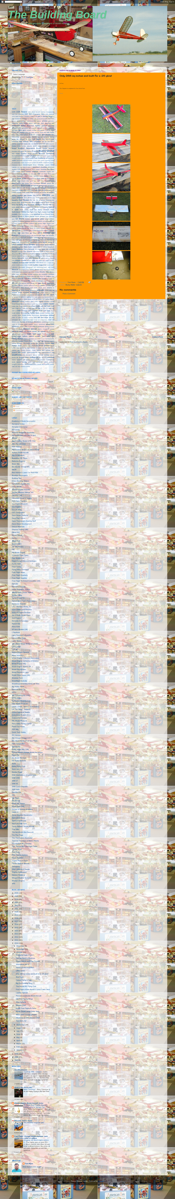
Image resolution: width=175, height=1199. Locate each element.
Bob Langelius (35, 141)
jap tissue (33, 233)
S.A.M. (21, 306)
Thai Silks (15, 829)
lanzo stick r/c (37, 247)
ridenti (22, 304)
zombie (28, 366)
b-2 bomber (21, 132)
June (18, 1034)
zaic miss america (20, 366)
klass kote (16, 242)
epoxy (46, 197)
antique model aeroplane (20, 128)
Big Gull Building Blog (24, 983)
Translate (29, 77)
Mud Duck (20, 977)
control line (50, 171)
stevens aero (17, 331)
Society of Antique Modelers (30, 322)
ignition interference (38, 230)
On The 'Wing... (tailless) (21, 709)
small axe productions (40, 320)
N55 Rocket (46, 269)
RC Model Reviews (19, 758)
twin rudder (22, 352)
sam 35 (34, 308)
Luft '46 (15, 649)
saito (42, 306)
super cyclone (21, 334)
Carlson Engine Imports (21, 489)
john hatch (21, 237)
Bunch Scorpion (33, 153)
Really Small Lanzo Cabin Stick (27, 1011)
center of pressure (26, 162)
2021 (17, 909)
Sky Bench (16, 801)
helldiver (31, 223)
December (20, 946)
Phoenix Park (19, 287)
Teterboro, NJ (21, 1021)
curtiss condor (28, 176)
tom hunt (25, 345)
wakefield (50, 357)
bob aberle (36, 139)
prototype (23, 295)
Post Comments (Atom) (79, 342)
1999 (17, 1060)
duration (14, 192)
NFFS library (16, 698)
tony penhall (20, 348)
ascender (45, 128)
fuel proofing (25, 214)
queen (36, 295)
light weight (39, 253)
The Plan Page (17, 835)
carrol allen (19, 160)
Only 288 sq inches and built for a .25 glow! (32, 974)
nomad (30, 274)
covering (19, 174)
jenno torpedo (22, 235)
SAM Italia (16, 789)
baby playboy (35, 132)
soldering (45, 322)
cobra (52, 169)
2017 (17, 921)
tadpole (79, 285)
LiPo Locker (16, 647)
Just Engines (17, 618)
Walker (14, 360)
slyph (31, 320)
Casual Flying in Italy (24, 980)
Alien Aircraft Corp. (19, 444)
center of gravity (45, 160)
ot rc (21, 281)
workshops (29, 364)
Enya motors (16, 544)
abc (35, 118)
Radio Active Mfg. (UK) (20, 749)
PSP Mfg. (15, 729)
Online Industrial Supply (21, 712)
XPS (13, 884)
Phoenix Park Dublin (31, 287)
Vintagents (16, 866)
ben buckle (46, 135)
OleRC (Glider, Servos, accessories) (25, 707)
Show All (52, 1155)
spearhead (42, 324)
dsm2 (28, 190)
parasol (45, 281)
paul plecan (31, 283)
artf (41, 128)
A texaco (25, 119)
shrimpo (30, 317)
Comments (19, 410)
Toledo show (17, 346)
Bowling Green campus (19, 146)
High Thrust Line (48, 223)
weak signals (16, 362)
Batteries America (18, 461)
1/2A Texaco (21, 112)
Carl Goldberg (39, 158)
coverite (25, 174)
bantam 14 (27, 134)
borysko (51, 144)
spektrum (15, 326)
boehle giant (38, 144)
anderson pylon (19, 126)
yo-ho (47, 364)
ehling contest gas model (22, 195)
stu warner (42, 331)
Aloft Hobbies (17, 447)
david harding (49, 178)
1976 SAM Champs (17, 116)
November (20, 949)
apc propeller (33, 128)
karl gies (19, 240)
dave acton (22, 178)
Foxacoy (45, 207)
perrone (37, 285)
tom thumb (39, 346)
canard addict (21, 158)
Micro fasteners (18, 655)
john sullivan (34, 238)
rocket (33, 304)
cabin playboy (31, 156)
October (19, 952)
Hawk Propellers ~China (21, 589)
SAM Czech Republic (20, 786)
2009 (17, 1054)
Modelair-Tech (17, 678)
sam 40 (45, 308)
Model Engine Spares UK (21, 666)
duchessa (45, 190)
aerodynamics (21, 121)
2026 (17, 893)
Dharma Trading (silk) (20, 529)
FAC (34, 200)
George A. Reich (23, 216)
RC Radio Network (19, 761)
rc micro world (26, 299)
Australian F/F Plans (19, 458)
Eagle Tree (16, 541)
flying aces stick (26, 202)
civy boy (19, 167)
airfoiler (45, 121)
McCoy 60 (36, 258)
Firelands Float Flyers (20, 555)
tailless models (34, 336)
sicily (35, 317)
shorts (26, 317)
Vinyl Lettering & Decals (21, 869)
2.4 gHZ (38, 116)
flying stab (15, 205)
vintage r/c (34, 357)
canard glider (29, 158)
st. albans (19, 329)
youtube (52, 364)
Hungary (42, 228)
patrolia (24, 283)
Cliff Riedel (21, 169)
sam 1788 (22, 308)
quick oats (42, 295)
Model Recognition (19, 669)
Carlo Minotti (16, 487)
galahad (37, 214)
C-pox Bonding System (20, 481)
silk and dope (43, 317)
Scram (24, 315)
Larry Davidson (18, 249)
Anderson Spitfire (33, 126)
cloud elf (28, 169)
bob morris (51, 141)
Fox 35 (39, 207)
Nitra (52, 272)
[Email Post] (89, 282)
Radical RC (16, 746)
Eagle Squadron (34, 192)
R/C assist (50, 295)
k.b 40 (47, 237)
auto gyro (22, 130)
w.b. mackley (43, 357)
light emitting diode (30, 253)
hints (14, 226)
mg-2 (47, 260)
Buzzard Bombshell (46, 153)
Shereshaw (35, 315)
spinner (22, 326)
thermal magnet (49, 341)
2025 (17, 896)
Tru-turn (28, 350)
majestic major (50, 256)
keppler (31, 240)
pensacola (32, 285)
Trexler (23, 350)
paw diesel (42, 283)
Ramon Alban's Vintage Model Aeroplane (27, 752)
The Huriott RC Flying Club (26, 986)
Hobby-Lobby (17, 595)
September (20, 1025)
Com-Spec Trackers (19, 501)
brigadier (29, 146)
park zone (18, 283)
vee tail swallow (43, 355)
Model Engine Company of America (25, 661)
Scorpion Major (49, 313)
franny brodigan (43, 210)
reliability (22, 301)
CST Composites (18, 512)
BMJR (14, 470)
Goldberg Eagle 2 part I (25, 955)
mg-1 (43, 260)
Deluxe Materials (18, 527)
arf (38, 128)
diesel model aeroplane (29, 186)
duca (39, 190)
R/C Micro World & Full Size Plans (24, 741)
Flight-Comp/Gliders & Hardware (24, 561)
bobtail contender (17, 144)
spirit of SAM (28, 326)
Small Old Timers (18, 804)
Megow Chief (21, 1005)
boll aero (46, 144)
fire (53, 200)
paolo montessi (37, 281)
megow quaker (20, 260)
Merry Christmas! (30, 1089)
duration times (21, 192)
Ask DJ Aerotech (18, 455)
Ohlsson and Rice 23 (38, 276)
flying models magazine (39, 202)
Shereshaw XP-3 (22, 964)
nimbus (37, 272)
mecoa (47, 258)
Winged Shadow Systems (21, 878)
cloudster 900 (45, 169)
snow (17, 322)
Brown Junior (41, 148)
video (27, 357)
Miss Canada (21, 1002)
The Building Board (57, 15)
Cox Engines (16, 507)
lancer (45, 242)
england (20, 198)
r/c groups (15, 297)
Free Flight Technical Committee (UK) (26, 581)
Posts (17, 406)
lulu (29, 256)
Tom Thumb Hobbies (20, 855)
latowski (51, 249)
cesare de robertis (37, 162)
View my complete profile (32, 1167)
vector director (32, 355)
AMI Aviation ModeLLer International (25, 450)
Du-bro (14, 538)
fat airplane (42, 200)
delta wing (40, 181)
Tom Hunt (15, 852)
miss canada (47, 262)
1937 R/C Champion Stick (35, 114)
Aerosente (16, 430)
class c (30, 167)
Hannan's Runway (19, 587)
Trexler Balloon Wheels (20, 863)
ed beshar (43, 192)
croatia (14, 176)
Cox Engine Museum (20, 504)
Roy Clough (39, 304)
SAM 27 (15, 781)
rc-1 (33, 299)
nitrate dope (15, 274)
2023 (17, 902)
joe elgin (42, 235)
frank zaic (33, 210)
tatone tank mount (39, 339)
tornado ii (33, 348)
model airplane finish (22, 265)
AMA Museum (46, 123)
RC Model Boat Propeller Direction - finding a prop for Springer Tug (36, 1106)
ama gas (37, 123)
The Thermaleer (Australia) (22, 838)
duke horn (51, 190)
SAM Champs (22, 311)
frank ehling (24, 210)
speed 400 (50, 324)
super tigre (31, 334)
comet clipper (20, 171)
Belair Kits (15, 464)
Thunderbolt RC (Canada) (22, 844)
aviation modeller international (35, 130)
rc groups (19, 299)
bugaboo (24, 153)
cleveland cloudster (39, 167)
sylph (39, 334)
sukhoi (52, 331)
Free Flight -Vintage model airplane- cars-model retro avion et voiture (31, 1137)
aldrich (31, 123)
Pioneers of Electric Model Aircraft (28, 996)
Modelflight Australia (19, 681)
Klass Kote (16, 627)
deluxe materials (49, 181)
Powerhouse (34, 292)
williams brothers (49, 362)
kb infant (25, 240)
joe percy (14, 237)
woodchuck (20, 364)
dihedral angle (30, 188)
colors (13, 171)
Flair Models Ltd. (18, 558)
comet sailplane (32, 171)
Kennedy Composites (20, 621)
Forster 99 (47, 205)
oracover (49, 278)
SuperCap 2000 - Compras (33, 1072)
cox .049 (37, 174)
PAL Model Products (19, 721)
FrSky (20, 214)
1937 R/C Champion (18, 114)
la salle (39, 242)
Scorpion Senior (16, 315)
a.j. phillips (31, 118)
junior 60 (42, 238)
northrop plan (37, 274)
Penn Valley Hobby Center (22, 724)
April (18, 1040)
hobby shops (34, 226)
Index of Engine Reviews (21, 612)
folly (29, 205)
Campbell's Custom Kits (21, 484)
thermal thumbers (17, 343)
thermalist (26, 343)
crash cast (51, 174)
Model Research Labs (20, 672)
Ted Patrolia (48, 339)
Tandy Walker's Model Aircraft (23, 826)
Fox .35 (33, 207)
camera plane (50, 156)
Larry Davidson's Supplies (21, 635)
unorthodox (16, 355)
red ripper (38, 299)
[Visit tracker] (13, 391)
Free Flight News (18, 572)
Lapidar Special (22, 993)
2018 (17, 918)
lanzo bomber (29, 244)
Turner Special (36, 350)
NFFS (14, 692)
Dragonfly (22, 190)
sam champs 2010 (35, 311)
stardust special (30, 329)
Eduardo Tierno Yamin (23, 1121)
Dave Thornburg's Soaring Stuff (24, 521)
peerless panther (23, 285)
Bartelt (33, 135)
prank (42, 292)
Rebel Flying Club (18, 766)
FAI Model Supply (18, 552)
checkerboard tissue (30, 165)
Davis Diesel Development (22, 524)
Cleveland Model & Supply (22, 498)
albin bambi (23, 123)
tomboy (47, 346)
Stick (25, 331)
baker (13, 134)
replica (36, 301)
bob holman (24, 141)
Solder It (15, 812)
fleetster (14, 202)
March (19, 1044)
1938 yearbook (49, 114)
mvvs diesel (34, 270)
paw (36, 283)
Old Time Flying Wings (24, 999)
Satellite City (16, 792)
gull (50, 221)
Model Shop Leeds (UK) (21, 675)
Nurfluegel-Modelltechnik (21, 701)
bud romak (16, 153)
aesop (39, 121)
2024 (17, 899)
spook (47, 326)
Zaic (13, 366)
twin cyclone (46, 350)
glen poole (35, 219)
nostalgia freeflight (25, 276)
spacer (36, 324)
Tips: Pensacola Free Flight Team (24, 846)
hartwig (20, 223)
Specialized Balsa (18, 818)
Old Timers (42, 279)
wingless (14, 364)
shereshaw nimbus (47, 315)
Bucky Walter (70, 285)
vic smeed (20, 357)
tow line (47, 348)
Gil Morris (19, 219)
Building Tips (16, 478)
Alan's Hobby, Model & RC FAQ (23, 441)
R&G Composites (18, 744)
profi (53, 292)
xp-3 (43, 364)
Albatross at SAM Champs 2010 (28, 1018)
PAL (29, 281)
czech (41, 176)
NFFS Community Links (21, 695)
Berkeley (46, 137)
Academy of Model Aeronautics (23, 421)
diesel (43, 183)
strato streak (32, 331)
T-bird (43, 334)
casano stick (36, 160)
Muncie (15, 269)
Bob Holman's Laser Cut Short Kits (25, 472)
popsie (14, 292)
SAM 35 (15, 784)
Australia (51, 128)
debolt (14, 181)
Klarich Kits (16, 624)
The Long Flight (38, 341)
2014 (17, 931)
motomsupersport (42, 267)
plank (40, 288)
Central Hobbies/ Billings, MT (23, 492)
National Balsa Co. (19, 689)
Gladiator (27, 219)
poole (46, 290)
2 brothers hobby (29, 116)
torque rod (41, 348)
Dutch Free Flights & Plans (26, 1008)
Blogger (101, 1181)
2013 (17, 934)
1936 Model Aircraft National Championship (41, 112)
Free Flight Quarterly (20, 575)
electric (46, 195)
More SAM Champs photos (26, 1015)
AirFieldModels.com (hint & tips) (24, 435)
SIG (13, 795)
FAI (37, 200)
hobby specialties (43, 226)
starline (40, 329)
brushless (15, 151)
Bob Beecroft (46, 139)
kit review (43, 240)
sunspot (14, 334)
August (19, 1028)
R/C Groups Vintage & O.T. (22, 738)
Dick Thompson (35, 183)
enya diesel (28, 198)
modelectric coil (31, 267)
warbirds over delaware (38, 360)
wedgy (24, 362)
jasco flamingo (44, 233)
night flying (31, 272)
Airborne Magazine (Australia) (23, 432)
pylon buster (30, 295)
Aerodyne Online (18, 424)
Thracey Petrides (44, 343)
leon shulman (27, 251)
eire (40, 195)
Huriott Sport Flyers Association (23, 601)
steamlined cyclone (48, 329)
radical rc (30, 297)
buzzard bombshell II (18, 156)
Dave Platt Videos (18, 518)
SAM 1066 (16, 778)
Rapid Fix (15, 755)
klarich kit (50, 240)
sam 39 (39, 308)
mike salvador (30, 263)
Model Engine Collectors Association (25, 658)
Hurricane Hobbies (19, 604)
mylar (41, 270)
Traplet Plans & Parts (20, 861)
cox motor (44, 174)
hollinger (51, 226)
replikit (41, 301)
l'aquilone (33, 242)
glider (42, 219)
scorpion (42, 313)
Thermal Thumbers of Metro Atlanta (25, 841)
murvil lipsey (22, 269)
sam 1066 (15, 308)
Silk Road (15, 798)
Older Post (157, 337)
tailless (25, 336)
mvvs (28, 269)
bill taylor (28, 139)
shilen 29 (20, 317)
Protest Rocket (16, 295)
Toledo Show (17, 849)
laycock (20, 251)
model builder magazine (37, 265)
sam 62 (51, 308)
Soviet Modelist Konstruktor (22, 815)
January (19, 1050)
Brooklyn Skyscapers (26, 148)
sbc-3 (52, 310)
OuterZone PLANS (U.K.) (21, 715)
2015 (17, 928)
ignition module (49, 230)
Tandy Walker (17, 338)
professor (48, 292)
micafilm (52, 260)
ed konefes (50, 192)
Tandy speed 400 (48, 336)
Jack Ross (25, 233)
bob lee (44, 141)
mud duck (51, 267)
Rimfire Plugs (17, 772)
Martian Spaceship (18, 258)
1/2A (13, 112)
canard (14, 158)
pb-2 (48, 283)
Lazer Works (16, 641)
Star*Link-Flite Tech (19, 824)
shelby (29, 315)
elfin (52, 195)
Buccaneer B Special (31, 151)
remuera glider (29, 301)
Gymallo (15, 584)
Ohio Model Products (20, 704)
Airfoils (14, 438)
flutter (18, 202)
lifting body (15, 253)
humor (38, 228)
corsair (14, 174)
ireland (14, 233)
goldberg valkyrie (36, 221)
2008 (17, 1057)
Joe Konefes (50, 235)
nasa (17, 272)
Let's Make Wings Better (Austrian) (25, 644)
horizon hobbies (16, 228)
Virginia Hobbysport (19, 872)
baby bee (28, 132)
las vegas (38, 249)
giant (13, 219)
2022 (17, 906)
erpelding (15, 200)
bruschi (51, 148)
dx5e (27, 192)
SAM (52, 306)
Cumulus (20, 176)
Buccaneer (21, 151)
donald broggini (41, 188)
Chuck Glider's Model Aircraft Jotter (28, 1103)
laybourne (15, 251)
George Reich (34, 216)
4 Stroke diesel (47, 116)
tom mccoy (31, 346)
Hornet (24, 228)
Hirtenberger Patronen (23, 226)
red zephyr (45, 299)
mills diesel (39, 263)
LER (41, 251)
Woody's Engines (18, 881)
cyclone (36, 176)
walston (19, 360)
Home (112, 337)
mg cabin (39, 260)
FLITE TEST (16, 564)
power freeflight (23, 292)
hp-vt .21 (33, 228)
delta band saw (31, 181)
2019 (17, 915)
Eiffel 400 (35, 195)
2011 (17, 940)
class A (25, 167)
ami (53, 123)
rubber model (48, 304)
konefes (22, 242)
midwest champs (18, 263)
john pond (27, 237)
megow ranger (31, 260)
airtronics (51, 121)
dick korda (25, 183)
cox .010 (30, 174)
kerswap (36, 240)
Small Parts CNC (18, 806)
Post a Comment (69, 294)
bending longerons (25, 137)
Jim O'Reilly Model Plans (21, 615)
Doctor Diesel (17, 535)
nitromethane (23, 274)
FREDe (23, 212)
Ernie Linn (51, 197)
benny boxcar (37, 137)
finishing (49, 200)
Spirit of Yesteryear (19, 821)
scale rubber (16, 313)
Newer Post (65, 337)
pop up (51, 290)
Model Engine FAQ (19, 664)
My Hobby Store (18, 687)
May (18, 1037)
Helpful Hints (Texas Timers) (22, 592)
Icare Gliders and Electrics (22, 609)
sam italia (46, 311)
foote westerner (36, 205)
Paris (49, 281)
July (18, 1031)
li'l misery (47, 251)
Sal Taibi (47, 306)
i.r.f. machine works (26, 230)
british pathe (37, 146)
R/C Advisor (16, 735)
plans (44, 287)
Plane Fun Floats (18, 726)
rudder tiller (15, 306)
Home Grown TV (18, 598)
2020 (17, 912)
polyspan (40, 290)
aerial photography (42, 118)
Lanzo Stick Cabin (25, 247)
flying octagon (50, 202)
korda (27, 242)
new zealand (23, 272)
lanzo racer (40, 245)
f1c (31, 200)
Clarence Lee (17, 495)
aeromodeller (31, 121)
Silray (20, 320)
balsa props (19, 134)
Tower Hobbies (17, 858)
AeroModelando (20, 1070)
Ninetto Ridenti (45, 272)
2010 (17, 943)
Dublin (36, 190)
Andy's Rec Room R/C (23, 1087)
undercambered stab (48, 352)
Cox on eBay (17, 510)
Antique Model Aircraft (20, 452)
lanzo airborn (17, 244)
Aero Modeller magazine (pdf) (34, 1123)
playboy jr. (50, 288)
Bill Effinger (21, 139)
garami (43, 214)
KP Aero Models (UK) (20, 629)
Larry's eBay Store (19, 638)
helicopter (25, 223)
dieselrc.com (21, 188)
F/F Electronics (17, 547)
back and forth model (47, 132)
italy (18, 233)
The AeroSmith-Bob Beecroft (22, 832)
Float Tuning (16, 567)
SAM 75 (14, 310)
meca (43, 258)
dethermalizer (16, 183)
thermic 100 (34, 343)
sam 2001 (28, 308)
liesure (52, 251)
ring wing (27, 304)
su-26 (48, 331)
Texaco (20, 341)
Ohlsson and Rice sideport (28, 279)
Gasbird (47, 214)
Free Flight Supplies (19, 578)
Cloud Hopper (36, 169)
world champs (37, 364)
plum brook (25, 290)
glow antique (49, 219)
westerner (39, 362)
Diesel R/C (16, 532)
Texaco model (28, 341)
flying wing (23, 205)
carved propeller (27, 160)
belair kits (39, 134)
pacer (25, 281)
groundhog (46, 221)
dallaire (47, 176)
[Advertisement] (111, 317)
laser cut (45, 249)
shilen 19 (14, 317)
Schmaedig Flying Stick (30, 313)
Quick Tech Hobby (19, 732)
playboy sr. (16, 290)
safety (38, 306)
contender (42, 171)
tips (52, 343)
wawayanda (50, 360)
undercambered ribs (34, 352)
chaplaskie (46, 162)
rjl (30, 304)
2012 (17, 937)
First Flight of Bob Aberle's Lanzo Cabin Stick (33, 989)
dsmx (32, 190)
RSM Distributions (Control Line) (24, 775)
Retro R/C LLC (17, 769)
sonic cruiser (28, 324)
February (20, 1047)
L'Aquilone (16, 632)
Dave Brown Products (20, 515)
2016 (17, 924)
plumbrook (33, 290)
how (28, 228)
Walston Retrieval (18, 875)
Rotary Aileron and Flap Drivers (28, 961)
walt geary (26, 360)
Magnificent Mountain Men (37, 256)
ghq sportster (50, 216)
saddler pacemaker (29, 306)
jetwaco (29, 235)
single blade (26, 320)
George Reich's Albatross (25, 958)
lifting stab (21, 254)
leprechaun (36, 251)
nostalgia (45, 274)
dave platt (40, 178)
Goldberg (14, 221)
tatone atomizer (29, 339)
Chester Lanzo (44, 165)
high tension (38, 223)
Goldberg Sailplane (24, 221)
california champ (41, 156)
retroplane (47, 301)
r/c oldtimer (22, 297)
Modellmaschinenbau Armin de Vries (25, 684)
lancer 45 (51, 242)
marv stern (28, 258)
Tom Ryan (29, 1164)
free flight (30, 212)
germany (42, 216)
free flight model (40, 212)
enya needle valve (37, 197)
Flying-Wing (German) (20, 570)
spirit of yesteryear (38, 326)
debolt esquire (21, 181)
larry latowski (29, 249)
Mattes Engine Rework (20, 652)
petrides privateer (46, 285)
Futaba (32, 214)
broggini (45, 146)
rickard (18, 304)
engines (14, 197)
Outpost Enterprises (19, 718)
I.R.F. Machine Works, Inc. (22, 607)
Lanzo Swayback (48, 247)
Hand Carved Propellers (25, 967)
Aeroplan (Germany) (19, 427)
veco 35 (25, 355)
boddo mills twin (29, 144)
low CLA (24, 256)
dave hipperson (31, 178)
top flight (27, 348)
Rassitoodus (48, 297)
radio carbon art (39, 297)
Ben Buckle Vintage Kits (21, 467)
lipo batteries (46, 253)
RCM (14, 764)
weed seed (31, 362)
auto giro (15, 130)
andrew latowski (48, 126)
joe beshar (35, 235)
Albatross (15, 123)
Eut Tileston (24, 200)
